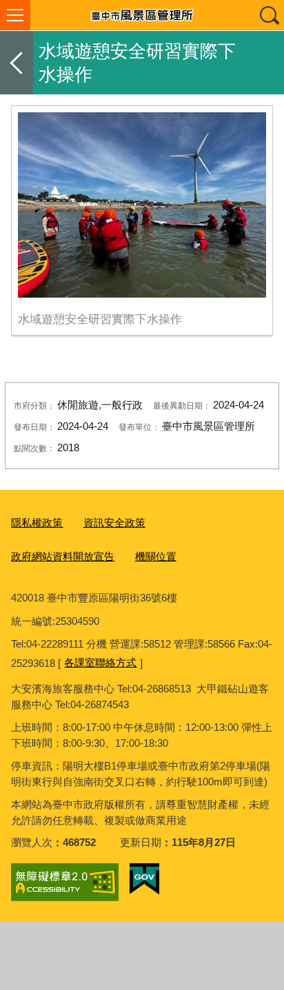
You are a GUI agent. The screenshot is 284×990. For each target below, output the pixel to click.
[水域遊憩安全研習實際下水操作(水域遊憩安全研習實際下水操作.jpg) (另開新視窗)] (141, 205)
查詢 (269, 15)
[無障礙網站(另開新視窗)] (65, 882)
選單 (15, 15)
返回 (16, 62)
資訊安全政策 (114, 522)
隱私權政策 (37, 522)
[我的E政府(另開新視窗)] (144, 879)
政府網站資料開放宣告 (62, 556)
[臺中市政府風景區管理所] (142, 15)
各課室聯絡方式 (100, 662)
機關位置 (155, 556)
